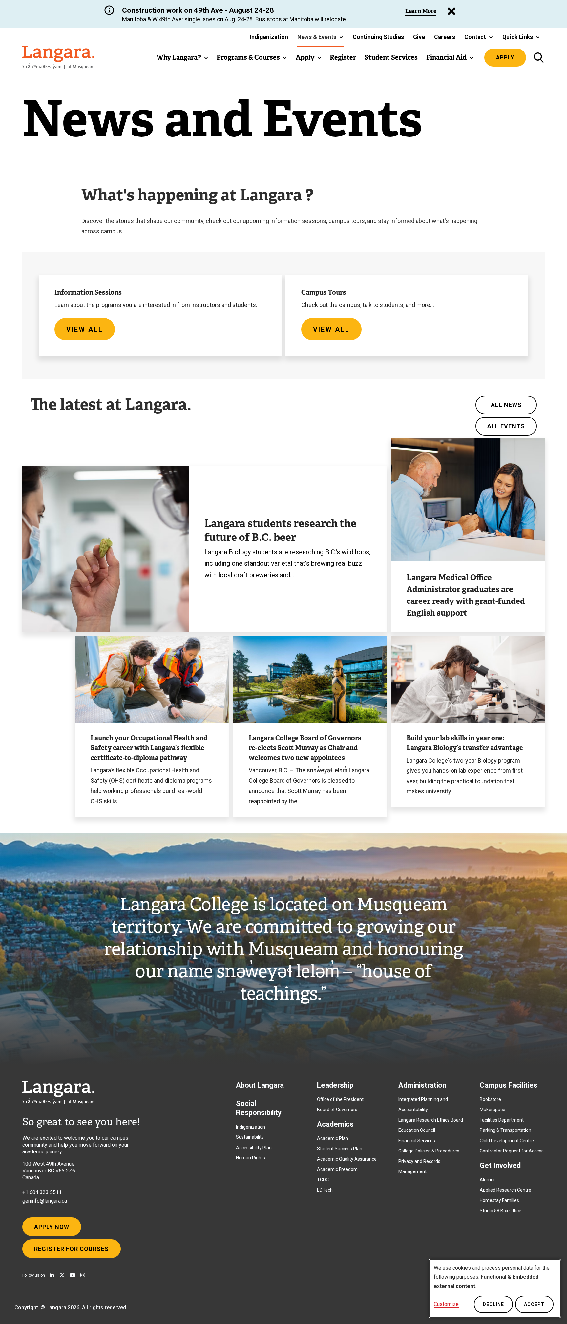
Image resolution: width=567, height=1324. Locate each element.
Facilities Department (502, 1120)
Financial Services (416, 1140)
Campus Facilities (508, 1085)
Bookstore (490, 1099)
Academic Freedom (337, 1169)
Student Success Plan (339, 1148)
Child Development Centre (507, 1140)
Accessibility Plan (254, 1147)
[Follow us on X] (62, 1275)
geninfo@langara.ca (44, 1201)
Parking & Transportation (505, 1130)
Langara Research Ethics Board (430, 1120)
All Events (506, 426)
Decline (493, 1304)
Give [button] (419, 37)
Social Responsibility (259, 1108)
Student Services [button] (391, 57)
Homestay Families (499, 1200)
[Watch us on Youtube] (72, 1275)
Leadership (335, 1085)
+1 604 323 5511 (42, 1192)
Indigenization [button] (269, 37)
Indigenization (250, 1127)
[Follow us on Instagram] (82, 1275)
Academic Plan (332, 1138)
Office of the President (340, 1099)
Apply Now (51, 1226)
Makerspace (492, 1109)
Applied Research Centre (505, 1189)
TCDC (323, 1179)
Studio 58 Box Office (500, 1210)
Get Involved (500, 1165)
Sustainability (250, 1137)
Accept (534, 1304)
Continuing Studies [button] (378, 37)
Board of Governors (337, 1109)
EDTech (325, 1189)
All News (506, 404)
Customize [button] (446, 1304)
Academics (335, 1124)
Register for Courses (71, 1248)
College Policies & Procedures (428, 1150)
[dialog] (494, 1288)
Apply (505, 57)
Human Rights (250, 1157)
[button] (320, 37)
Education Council (416, 1130)
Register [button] (343, 57)
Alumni (487, 1179)
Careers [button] (444, 37)
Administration (422, 1085)
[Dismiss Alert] (451, 11)
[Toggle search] (539, 58)
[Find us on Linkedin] (51, 1275)
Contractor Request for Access (512, 1150)
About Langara (260, 1085)
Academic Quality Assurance (347, 1159)
